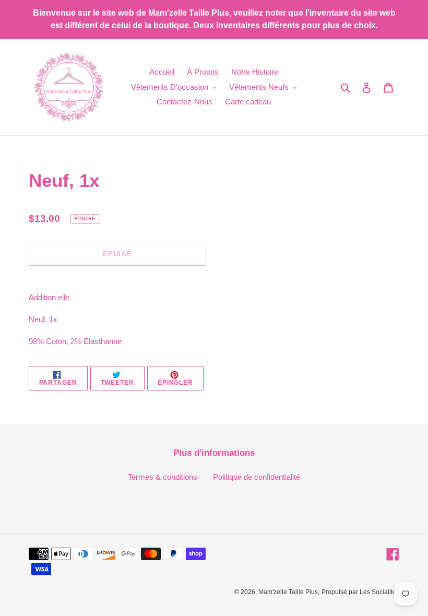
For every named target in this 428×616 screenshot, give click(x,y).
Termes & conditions (162, 476)
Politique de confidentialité (256, 476)
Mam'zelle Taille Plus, (288, 592)
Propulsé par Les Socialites (360, 592)
